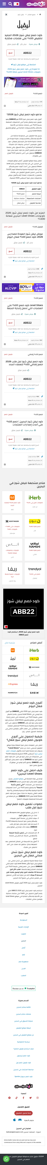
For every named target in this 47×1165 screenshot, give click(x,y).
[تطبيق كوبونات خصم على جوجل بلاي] (20, 1120)
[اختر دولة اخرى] (16, 4)
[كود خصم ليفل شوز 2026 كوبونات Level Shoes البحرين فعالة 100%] (13, 658)
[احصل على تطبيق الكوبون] (23, 82)
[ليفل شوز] (23, 25)
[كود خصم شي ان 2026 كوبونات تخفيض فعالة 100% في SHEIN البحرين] (34, 692)
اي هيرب (34, 506)
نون (35, 530)
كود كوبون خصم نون (23, 1062)
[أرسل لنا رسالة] (6, 1159)
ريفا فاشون (12, 581)
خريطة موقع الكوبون (23, 1028)
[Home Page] (36, 3)
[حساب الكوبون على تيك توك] (16, 1098)
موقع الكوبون (18, 778)
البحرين (23, 940)
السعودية (23, 920)
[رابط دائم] (42, 268)
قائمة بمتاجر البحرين (23, 1007)
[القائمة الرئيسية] (4, 4)
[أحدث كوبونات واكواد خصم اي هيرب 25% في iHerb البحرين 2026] (34, 497)
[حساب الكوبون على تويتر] (30, 1098)
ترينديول (35, 578)
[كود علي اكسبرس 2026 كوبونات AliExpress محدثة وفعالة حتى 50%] (13, 684)
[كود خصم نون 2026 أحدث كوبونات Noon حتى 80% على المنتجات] (34, 521)
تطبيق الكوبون (23, 1106)
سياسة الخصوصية (23, 1041)
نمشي (35, 554)
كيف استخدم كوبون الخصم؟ (23, 1048)
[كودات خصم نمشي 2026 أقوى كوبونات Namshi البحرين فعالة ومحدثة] (34, 545)
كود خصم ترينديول (23, 1055)
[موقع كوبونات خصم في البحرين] (40, 14)
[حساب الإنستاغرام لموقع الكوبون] (37, 1098)
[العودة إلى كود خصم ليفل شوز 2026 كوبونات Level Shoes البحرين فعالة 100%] (6, 15)
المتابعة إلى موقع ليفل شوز (24, 64)
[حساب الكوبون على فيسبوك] (23, 1098)
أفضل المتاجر (36, 643)
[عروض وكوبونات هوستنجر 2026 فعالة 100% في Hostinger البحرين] (12, 521)
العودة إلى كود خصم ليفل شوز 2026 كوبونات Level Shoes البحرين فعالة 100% (23, 70)
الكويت (23, 933)
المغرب (23, 975)
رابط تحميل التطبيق (23, 1113)
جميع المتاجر (32, 14)
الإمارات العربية (23, 926)
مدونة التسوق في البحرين (23, 1021)
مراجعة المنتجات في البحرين (23, 1069)
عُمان (23, 947)
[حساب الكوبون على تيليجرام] (9, 1098)
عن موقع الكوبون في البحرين (23, 1034)
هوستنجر (12, 533)
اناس (12, 557)
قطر (23, 954)
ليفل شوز (21, 14)
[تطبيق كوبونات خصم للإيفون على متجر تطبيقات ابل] (14, 1120)
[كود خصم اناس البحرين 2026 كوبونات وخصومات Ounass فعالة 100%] (12, 545)
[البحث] (10, 4)
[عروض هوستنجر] (23, 287)
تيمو (12, 509)
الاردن (24, 968)
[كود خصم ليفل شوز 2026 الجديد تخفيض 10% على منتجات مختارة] (23, 608)
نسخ (10, 53)
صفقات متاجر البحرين (23, 1014)
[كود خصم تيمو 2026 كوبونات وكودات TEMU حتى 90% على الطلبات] (12, 497)
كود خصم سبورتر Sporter (24, 1076)
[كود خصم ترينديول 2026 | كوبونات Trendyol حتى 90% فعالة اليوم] (34, 568)
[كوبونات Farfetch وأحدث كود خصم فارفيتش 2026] (13, 692)
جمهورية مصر (23, 961)
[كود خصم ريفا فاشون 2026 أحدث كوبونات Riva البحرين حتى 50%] (12, 568)
